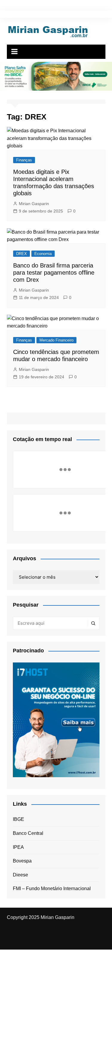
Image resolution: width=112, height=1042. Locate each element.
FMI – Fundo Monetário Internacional (52, 888)
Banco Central (28, 833)
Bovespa (22, 860)
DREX (21, 253)
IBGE (18, 819)
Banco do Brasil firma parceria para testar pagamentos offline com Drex (53, 272)
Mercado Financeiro (56, 340)
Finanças (24, 160)
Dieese (20, 874)
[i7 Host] (56, 719)
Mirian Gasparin (34, 203)
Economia (43, 253)
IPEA (18, 847)
